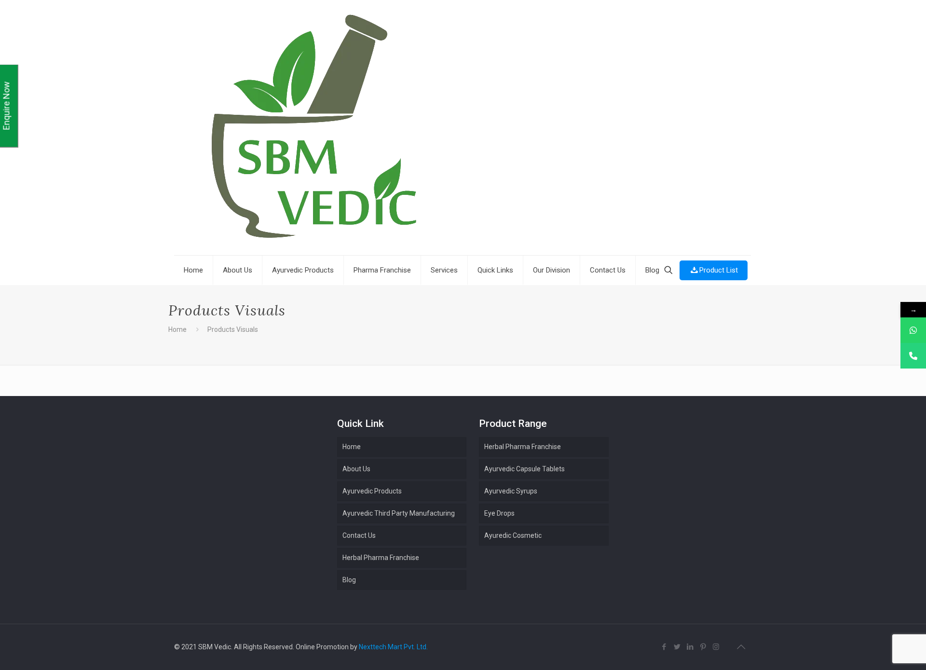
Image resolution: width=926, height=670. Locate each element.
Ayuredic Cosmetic (513, 535)
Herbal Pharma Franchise (522, 447)
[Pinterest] (703, 647)
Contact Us (359, 535)
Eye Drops (499, 513)
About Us (356, 469)
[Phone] (913, 356)
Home (177, 329)
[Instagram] (716, 647)
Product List (718, 270)
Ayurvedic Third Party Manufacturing (398, 513)
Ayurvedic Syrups (510, 491)
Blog (349, 580)
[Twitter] (677, 647)
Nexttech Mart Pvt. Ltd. (393, 647)
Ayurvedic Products (372, 491)
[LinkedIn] (690, 647)
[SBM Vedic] (462, 128)
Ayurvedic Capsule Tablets (524, 469)
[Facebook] (664, 647)
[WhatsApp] (913, 330)
